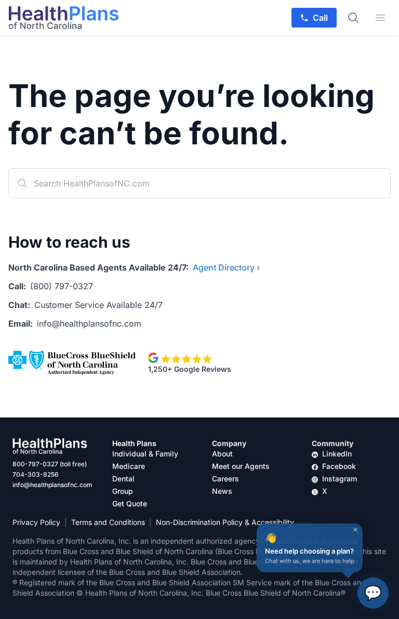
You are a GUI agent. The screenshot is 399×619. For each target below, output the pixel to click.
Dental (123, 478)
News (222, 491)
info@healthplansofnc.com (89, 323)
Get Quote (129, 503)
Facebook (339, 466)
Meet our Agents (241, 466)
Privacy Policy (36, 522)
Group (122, 491)
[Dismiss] (355, 530)
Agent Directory (226, 267)
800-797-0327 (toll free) (49, 464)
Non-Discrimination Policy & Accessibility (225, 522)
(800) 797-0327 (61, 286)
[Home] (63, 17)
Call (320, 17)
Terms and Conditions (108, 522)
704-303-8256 (35, 474)
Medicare (128, 466)
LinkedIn (337, 453)
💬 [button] (373, 592)
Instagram (339, 478)
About (222, 453)
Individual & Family (145, 453)
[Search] (353, 17)
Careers (225, 478)
